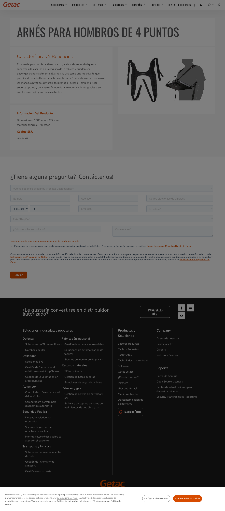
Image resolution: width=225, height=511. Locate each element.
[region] (112, 499)
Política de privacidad (67, 501)
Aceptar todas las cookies (187, 498)
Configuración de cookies (156, 498)
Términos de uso (101, 501)
